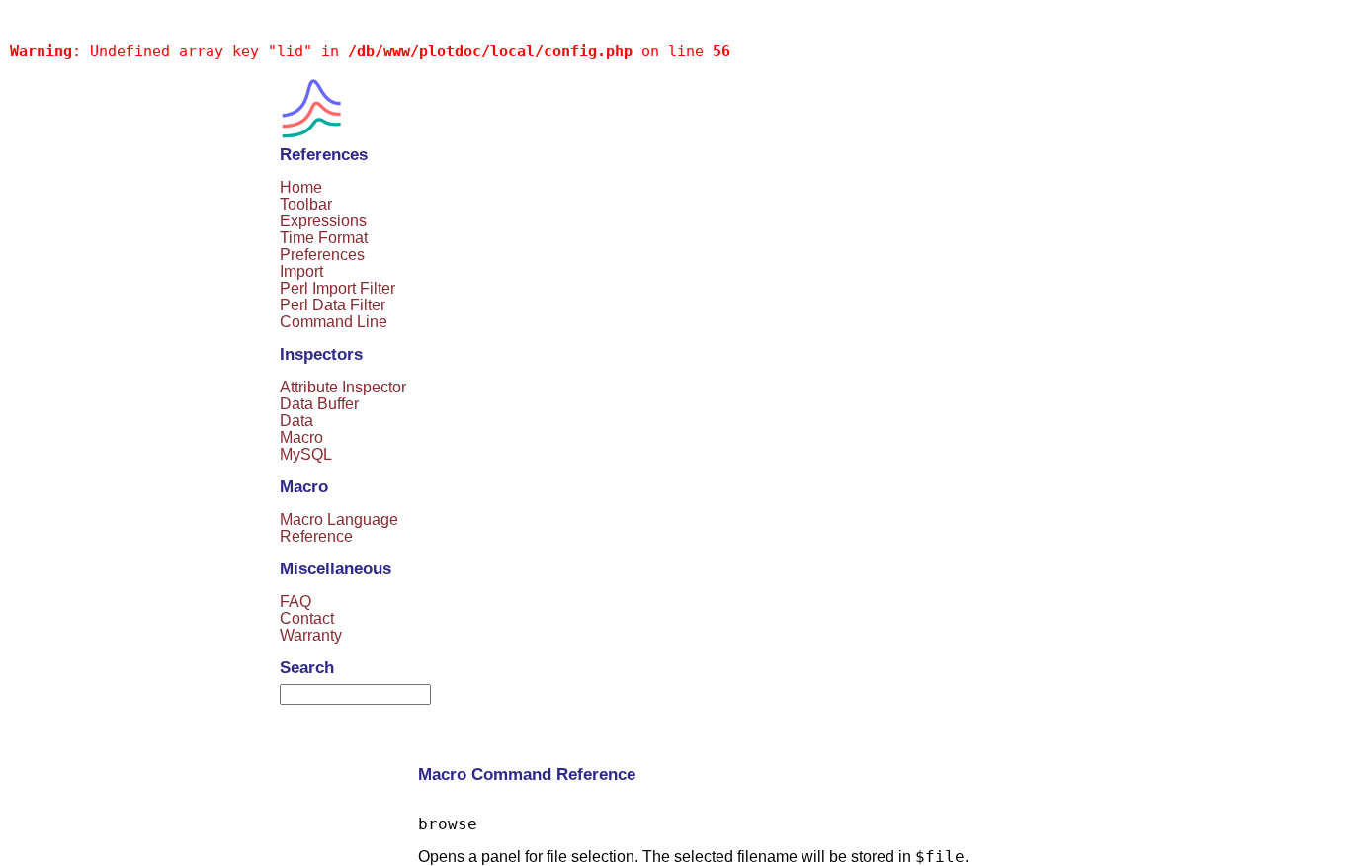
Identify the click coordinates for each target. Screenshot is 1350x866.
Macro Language (339, 519)
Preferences (322, 254)
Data (296, 420)
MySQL (306, 454)
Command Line (333, 321)
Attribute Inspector (343, 387)
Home (301, 187)
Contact (307, 618)
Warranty (311, 635)
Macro (301, 437)
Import (301, 271)
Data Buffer (319, 403)
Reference (316, 536)
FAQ (295, 601)
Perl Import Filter (337, 288)
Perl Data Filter (332, 305)
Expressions (323, 221)
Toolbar (306, 204)
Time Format (324, 237)
